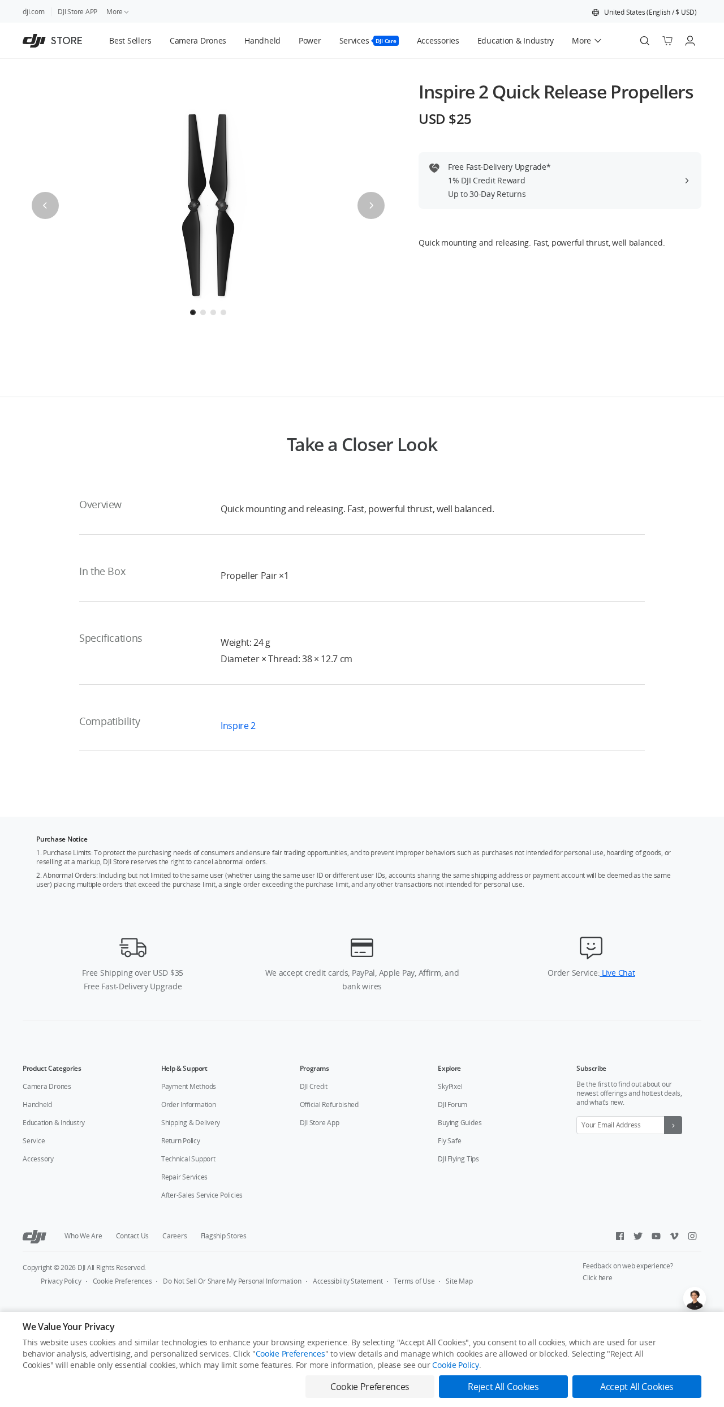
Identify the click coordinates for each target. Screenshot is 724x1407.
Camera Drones (47, 1086)
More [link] (114, 11)
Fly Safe (449, 1141)
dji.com (33, 11)
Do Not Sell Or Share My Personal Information (232, 1281)
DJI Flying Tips (458, 1159)
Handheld (37, 1104)
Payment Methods (188, 1086)
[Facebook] (620, 1236)
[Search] (645, 40)
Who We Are (83, 1236)
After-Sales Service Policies (202, 1195)
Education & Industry (54, 1122)
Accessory (38, 1159)
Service (34, 1141)
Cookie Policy (455, 1364)
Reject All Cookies (503, 1386)
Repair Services (184, 1177)
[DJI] (34, 1236)
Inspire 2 (238, 725)
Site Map (459, 1281)
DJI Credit (314, 1086)
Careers (174, 1236)
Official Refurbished (329, 1104)
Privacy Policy (61, 1281)
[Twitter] (638, 1236)
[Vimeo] (674, 1236)
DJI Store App (319, 1122)
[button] (644, 12)
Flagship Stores (224, 1236)
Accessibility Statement (347, 1281)
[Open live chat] (694, 1298)
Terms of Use (414, 1281)
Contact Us (132, 1236)
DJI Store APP (77, 11)
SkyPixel (450, 1086)
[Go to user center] (690, 40)
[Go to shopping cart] (667, 40)
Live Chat (617, 972)
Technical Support (188, 1159)
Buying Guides (459, 1122)
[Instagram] (692, 1236)
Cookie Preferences (122, 1281)
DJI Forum (452, 1104)
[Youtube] (656, 1236)
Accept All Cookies (637, 1386)
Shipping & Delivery (190, 1122)
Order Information (188, 1104)
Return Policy (180, 1141)
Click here (598, 1277)
